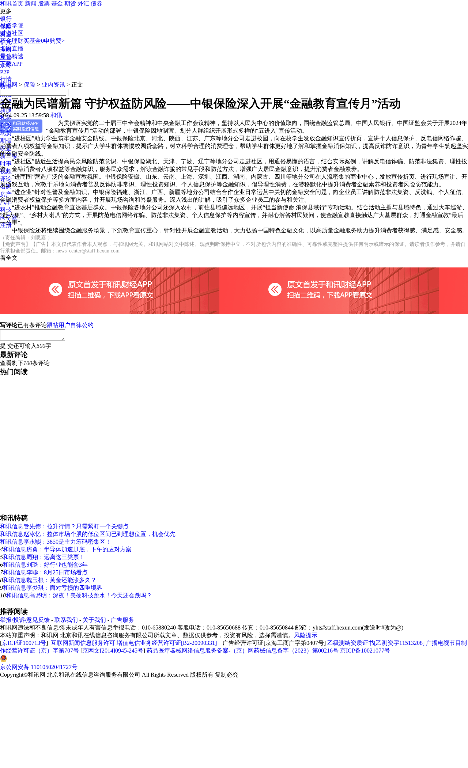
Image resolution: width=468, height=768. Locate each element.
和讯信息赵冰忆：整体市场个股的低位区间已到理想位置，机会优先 (88, 534)
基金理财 (11, 41)
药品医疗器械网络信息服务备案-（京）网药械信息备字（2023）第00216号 (243, 650)
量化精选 (11, 56)
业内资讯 (53, 84)
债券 (96, 3)
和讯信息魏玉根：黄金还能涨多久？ (50, 580)
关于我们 (94, 620)
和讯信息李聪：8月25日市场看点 (45, 572)
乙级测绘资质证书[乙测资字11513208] (375, 643)
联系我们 (66, 620)
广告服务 (122, 620)
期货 (70, 3)
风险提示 (305, 635)
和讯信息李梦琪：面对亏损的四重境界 (52, 588)
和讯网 (9, 84)
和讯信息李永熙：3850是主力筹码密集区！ (55, 542)
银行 (6, 19)
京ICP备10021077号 (365, 650)
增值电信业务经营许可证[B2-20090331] (167, 643)
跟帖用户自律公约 (70, 325)
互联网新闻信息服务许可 (83, 643)
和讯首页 (11, 3)
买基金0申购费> (44, 41)
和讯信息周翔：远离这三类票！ (44, 557)
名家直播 (11, 48)
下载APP (11, 64)
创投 (6, 125)
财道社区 (11, 33)
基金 (57, 3)
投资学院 (11, 25)
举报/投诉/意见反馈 (25, 620)
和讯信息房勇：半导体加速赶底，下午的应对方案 (67, 549)
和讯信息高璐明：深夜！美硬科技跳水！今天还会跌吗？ (79, 595)
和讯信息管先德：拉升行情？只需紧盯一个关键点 (64, 526)
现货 (6, 133)
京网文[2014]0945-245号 (112, 650)
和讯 (56, 115)
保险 (29, 84)
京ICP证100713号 (24, 643)
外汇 (83, 3)
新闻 (31, 3)
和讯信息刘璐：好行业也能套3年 (45, 565)
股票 (44, 3)
